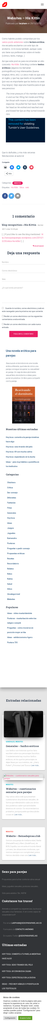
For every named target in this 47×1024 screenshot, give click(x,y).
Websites (17, 183)
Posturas (11, 543)
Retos (9, 574)
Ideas (9, 523)
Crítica (10, 488)
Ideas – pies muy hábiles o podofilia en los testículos (20, 986)
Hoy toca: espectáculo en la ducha (20, 457)
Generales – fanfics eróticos (22, 746)
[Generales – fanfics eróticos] (23, 724)
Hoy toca (11, 518)
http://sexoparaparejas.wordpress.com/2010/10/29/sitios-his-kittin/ (23, 237)
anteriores (19, 42)
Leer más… (35, 765)
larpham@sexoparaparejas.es (26, 923)
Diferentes (11, 498)
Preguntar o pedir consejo (18, 548)
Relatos (10, 569)
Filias (9, 508)
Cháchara (11, 482)
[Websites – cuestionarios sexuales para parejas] (23, 777)
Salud (9, 584)
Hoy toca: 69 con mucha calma (19, 452)
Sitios (21, 187)
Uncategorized (13, 594)
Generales (11, 513)
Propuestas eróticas (16, 553)
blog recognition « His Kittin (19, 224)
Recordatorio (13, 564)
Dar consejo (12, 493)
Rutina (10, 579)
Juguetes (11, 533)
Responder (39, 246)
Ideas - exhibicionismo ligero (20, 637)
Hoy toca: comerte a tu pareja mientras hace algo (21, 956)
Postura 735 (12, 642)
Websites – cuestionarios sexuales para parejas (21, 790)
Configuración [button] (10, 1018)
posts (11, 42)
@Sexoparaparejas (28, 936)
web (27, 187)
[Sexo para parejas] (5, 4)
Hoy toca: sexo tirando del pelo (19, 447)
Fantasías (11, 503)
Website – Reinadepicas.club (23, 836)
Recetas (10, 559)
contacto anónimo (24, 929)
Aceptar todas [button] (25, 1018)
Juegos (10, 528)
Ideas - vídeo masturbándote (19, 613)
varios (5, 42)
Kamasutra (12, 538)
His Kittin (15, 64)
